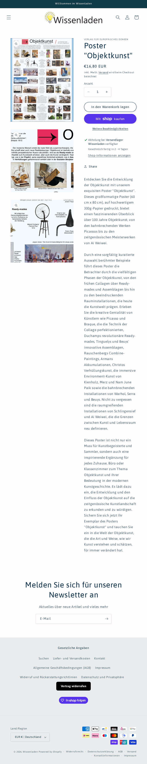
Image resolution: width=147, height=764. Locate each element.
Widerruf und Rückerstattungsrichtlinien (48, 677)
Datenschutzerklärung (101, 751)
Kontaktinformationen (107, 755)
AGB (120, 751)
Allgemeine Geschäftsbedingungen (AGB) (62, 667)
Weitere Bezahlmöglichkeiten (110, 128)
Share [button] (93, 166)
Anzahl (88, 83)
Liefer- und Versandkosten (71, 658)
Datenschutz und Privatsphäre (102, 677)
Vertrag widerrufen (73, 686)
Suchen (44, 658)
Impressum (102, 667)
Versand (103, 72)
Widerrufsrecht (74, 751)
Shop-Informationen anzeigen (109, 155)
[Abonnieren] (106, 619)
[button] (8, 17)
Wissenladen (30, 751)
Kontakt (99, 658)
